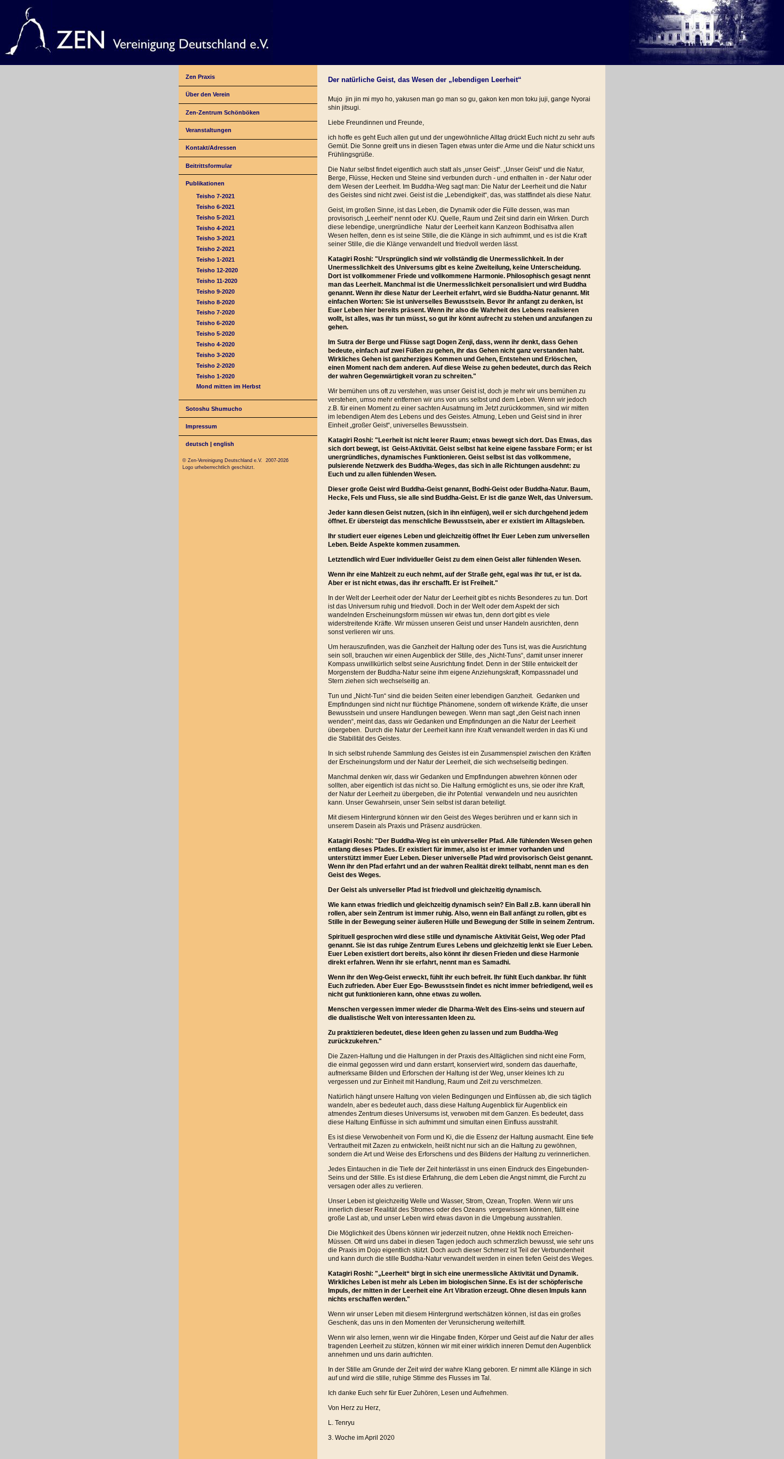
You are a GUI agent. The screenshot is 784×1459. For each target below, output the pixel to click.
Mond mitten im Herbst (228, 386)
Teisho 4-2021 (215, 228)
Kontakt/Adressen (211, 147)
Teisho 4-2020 (215, 344)
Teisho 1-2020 (215, 376)
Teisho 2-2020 (215, 365)
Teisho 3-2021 (215, 238)
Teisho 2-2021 (215, 249)
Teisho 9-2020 (215, 291)
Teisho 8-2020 (215, 302)
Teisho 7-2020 (215, 312)
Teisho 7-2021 (215, 196)
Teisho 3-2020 (215, 355)
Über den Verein (208, 94)
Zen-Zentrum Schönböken (223, 112)
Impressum (201, 426)
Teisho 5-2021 (215, 217)
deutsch (197, 444)
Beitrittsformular (209, 166)
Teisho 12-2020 (217, 270)
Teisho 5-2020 (215, 333)
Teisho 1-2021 (215, 259)
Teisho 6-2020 (215, 323)
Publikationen (205, 183)
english (223, 444)
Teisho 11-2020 (216, 281)
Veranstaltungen (208, 130)
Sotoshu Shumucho (214, 409)
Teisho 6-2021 (215, 207)
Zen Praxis (200, 77)
